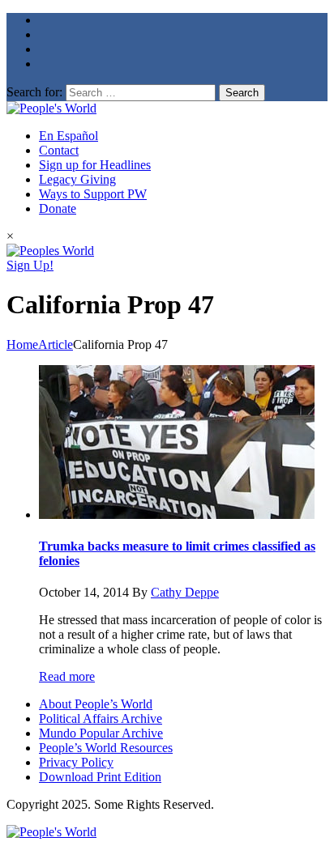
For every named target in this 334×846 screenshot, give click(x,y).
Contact (59, 150)
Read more (67, 676)
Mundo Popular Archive (101, 733)
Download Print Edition (100, 777)
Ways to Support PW (93, 194)
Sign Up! (30, 265)
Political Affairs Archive (100, 718)
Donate (57, 208)
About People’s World (95, 704)
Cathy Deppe (185, 592)
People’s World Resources (106, 748)
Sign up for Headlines (95, 165)
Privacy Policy (76, 762)
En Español (68, 135)
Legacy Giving (77, 179)
